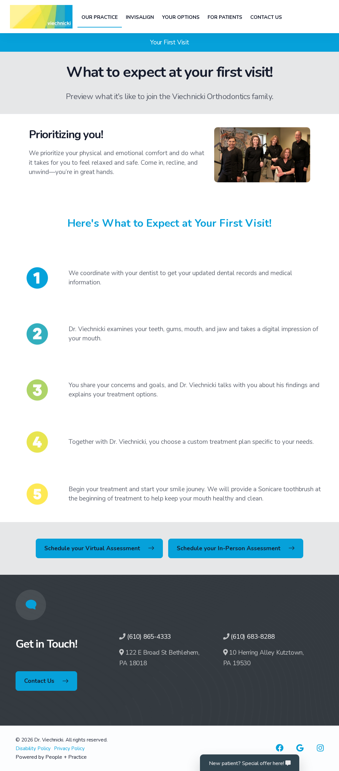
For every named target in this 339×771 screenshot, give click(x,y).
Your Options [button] (181, 17)
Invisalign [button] (140, 17)
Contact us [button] (266, 17)
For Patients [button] (225, 17)
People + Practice (66, 757)
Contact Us (39, 681)
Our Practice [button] (99, 17)
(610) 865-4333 (149, 636)
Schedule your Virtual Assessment (92, 548)
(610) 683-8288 (252, 636)
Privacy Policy (69, 748)
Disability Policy (33, 748)
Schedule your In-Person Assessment (228, 548)
